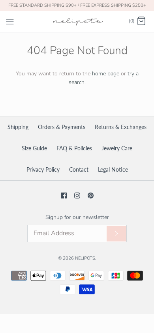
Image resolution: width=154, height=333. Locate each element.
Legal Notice (113, 169)
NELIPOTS (85, 258)
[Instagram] (77, 195)
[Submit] (116, 234)
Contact (78, 169)
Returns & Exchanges (120, 126)
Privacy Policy (43, 169)
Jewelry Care (116, 148)
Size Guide (34, 148)
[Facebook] (64, 195)
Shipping (18, 126)
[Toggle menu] (10, 21)
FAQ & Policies (74, 148)
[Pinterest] (91, 195)
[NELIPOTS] (77, 21)
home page (105, 73)
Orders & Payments (61, 126)
